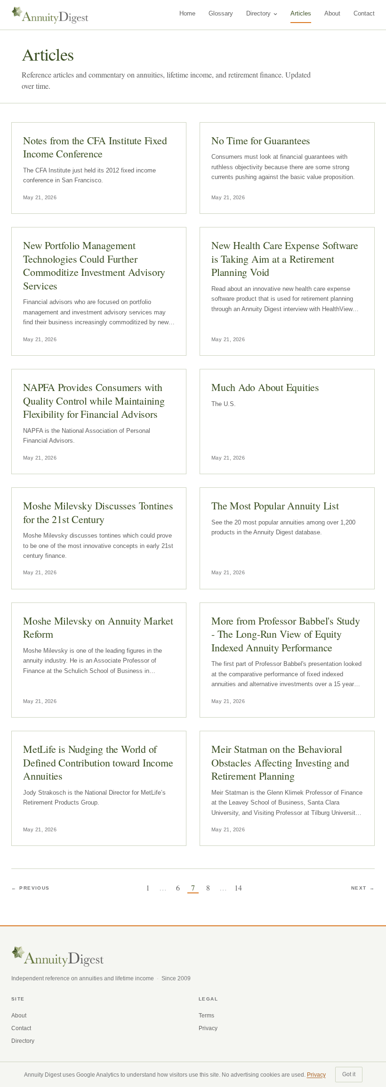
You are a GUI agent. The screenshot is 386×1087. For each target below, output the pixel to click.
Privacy (208, 1028)
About (332, 13)
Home (187, 13)
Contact (364, 13)
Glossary (221, 13)
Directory (258, 13)
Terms (206, 1015)
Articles (300, 13)
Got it (348, 1074)
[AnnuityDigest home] (50, 15)
